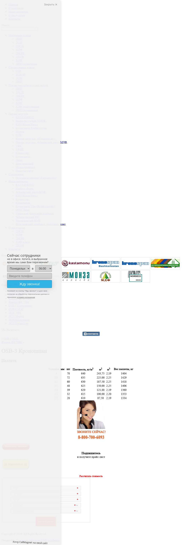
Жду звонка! (29, 283)
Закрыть (49, 4)
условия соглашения (26, 297)
